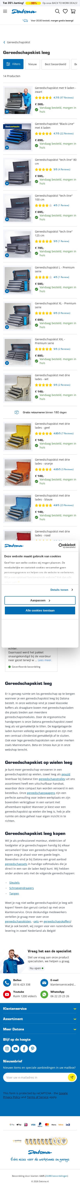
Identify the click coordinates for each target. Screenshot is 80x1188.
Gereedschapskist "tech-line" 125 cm (54, 233)
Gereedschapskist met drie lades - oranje (52, 461)
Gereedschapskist (18, 42)
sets (36, 921)
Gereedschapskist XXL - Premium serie (50, 341)
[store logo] (24, 11)
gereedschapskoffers (57, 921)
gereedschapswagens (41, 793)
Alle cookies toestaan (40, 610)
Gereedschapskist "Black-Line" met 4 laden (54, 125)
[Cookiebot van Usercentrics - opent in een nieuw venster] (59, 545)
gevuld (66, 774)
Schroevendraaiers (21, 888)
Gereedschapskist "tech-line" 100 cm (54, 197)
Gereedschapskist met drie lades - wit (52, 377)
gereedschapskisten (18, 921)
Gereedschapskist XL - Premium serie (55, 305)
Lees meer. (45, 660)
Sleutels (14, 882)
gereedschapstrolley (52, 779)
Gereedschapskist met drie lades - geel (52, 425)
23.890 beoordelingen (56, 1175)
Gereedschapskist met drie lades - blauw (52, 497)
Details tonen (59, 589)
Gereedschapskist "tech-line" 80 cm (56, 161)
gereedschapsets (16, 864)
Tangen (14, 893)
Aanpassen (37, 600)
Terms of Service (38, 1097)
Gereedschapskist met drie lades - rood (52, 533)
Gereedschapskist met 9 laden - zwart (55, 90)
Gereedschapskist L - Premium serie (55, 269)
